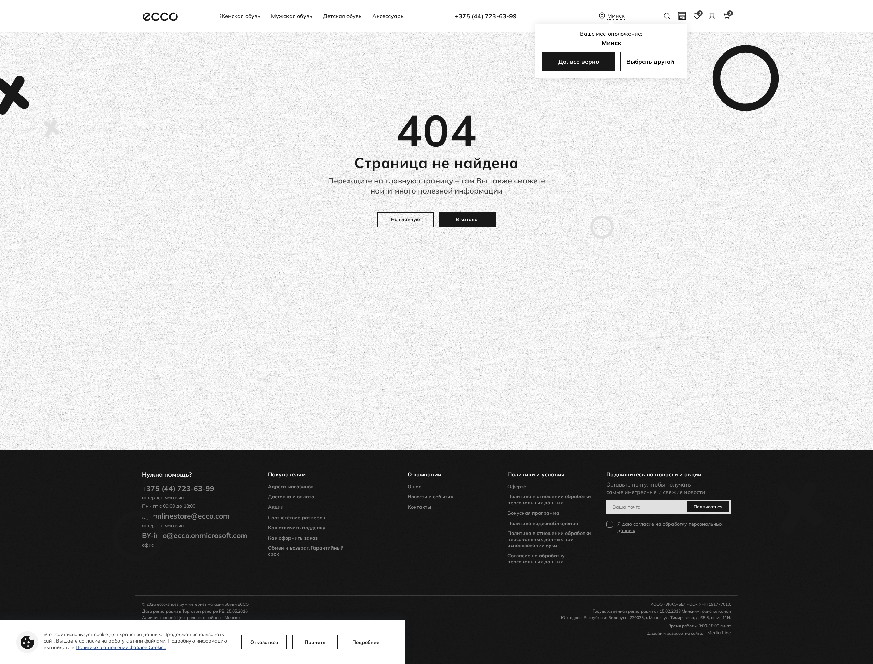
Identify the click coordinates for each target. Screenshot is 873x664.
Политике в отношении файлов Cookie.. (121, 647)
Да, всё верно (578, 61)
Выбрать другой (650, 61)
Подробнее (365, 642)
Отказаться (264, 642)
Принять (315, 642)
